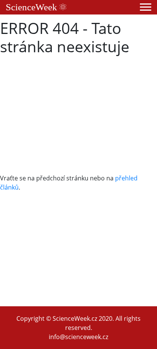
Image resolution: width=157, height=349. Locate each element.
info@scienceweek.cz (78, 337)
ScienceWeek (32, 7)
